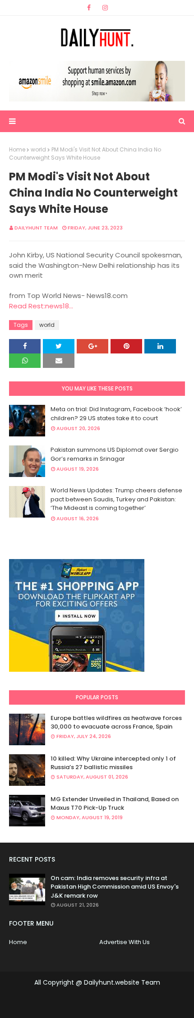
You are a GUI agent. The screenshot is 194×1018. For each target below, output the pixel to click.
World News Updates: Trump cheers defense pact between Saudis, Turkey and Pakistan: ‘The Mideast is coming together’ (116, 499)
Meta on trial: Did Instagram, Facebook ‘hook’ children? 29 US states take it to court (116, 413)
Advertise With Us (124, 942)
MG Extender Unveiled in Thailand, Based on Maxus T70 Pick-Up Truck (115, 803)
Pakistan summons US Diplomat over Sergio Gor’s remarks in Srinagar (115, 454)
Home (17, 149)
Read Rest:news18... (41, 306)
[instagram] (105, 7)
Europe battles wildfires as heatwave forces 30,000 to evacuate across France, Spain (116, 722)
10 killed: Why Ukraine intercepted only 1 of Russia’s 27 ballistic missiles (113, 763)
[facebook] (89, 7)
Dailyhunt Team (36, 227)
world (38, 149)
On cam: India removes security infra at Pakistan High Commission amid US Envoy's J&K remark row (115, 887)
